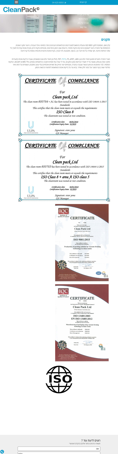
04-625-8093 (58, 2)
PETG (64, 59)
